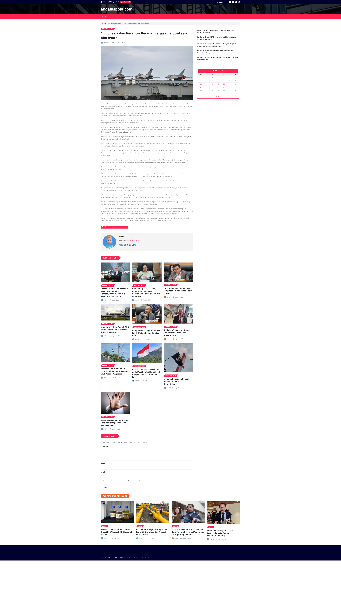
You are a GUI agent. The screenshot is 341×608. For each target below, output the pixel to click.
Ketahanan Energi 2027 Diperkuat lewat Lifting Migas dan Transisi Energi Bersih (152, 531)
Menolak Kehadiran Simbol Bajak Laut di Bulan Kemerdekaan (176, 381)
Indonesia (107, 227)
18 (206, 87)
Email (103, 472)
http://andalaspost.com (133, 241)
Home (104, 17)
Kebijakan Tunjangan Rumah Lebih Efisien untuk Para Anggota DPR (177, 332)
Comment (104, 447)
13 (218, 84)
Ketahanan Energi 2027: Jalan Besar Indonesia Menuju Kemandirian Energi (221, 532)
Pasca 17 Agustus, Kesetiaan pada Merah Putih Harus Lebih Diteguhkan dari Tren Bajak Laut (146, 373)
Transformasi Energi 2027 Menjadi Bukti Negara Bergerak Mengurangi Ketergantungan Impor (188, 531)
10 (201, 84)
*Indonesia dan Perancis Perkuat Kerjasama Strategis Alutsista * (128, 23)
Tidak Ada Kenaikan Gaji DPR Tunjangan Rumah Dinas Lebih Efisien (178, 290)
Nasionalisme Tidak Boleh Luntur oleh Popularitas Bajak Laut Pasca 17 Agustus (114, 371)
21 (224, 87)
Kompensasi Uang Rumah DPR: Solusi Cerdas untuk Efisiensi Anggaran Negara (115, 329)
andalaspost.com (116, 9)
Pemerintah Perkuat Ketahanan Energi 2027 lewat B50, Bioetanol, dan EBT (116, 531)
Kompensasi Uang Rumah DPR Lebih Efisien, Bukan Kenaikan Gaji (146, 333)
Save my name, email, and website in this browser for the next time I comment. (129, 481)
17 (201, 87)
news (115, 227)
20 (218, 87)
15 (229, 84)
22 (229, 87)
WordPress (126, 557)
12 (212, 84)
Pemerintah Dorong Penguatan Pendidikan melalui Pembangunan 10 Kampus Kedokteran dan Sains (115, 292)
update (124, 227)
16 (235, 84)
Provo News (135, 557)
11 (206, 84)
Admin (106, 42)
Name (103, 463)
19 (212, 87)
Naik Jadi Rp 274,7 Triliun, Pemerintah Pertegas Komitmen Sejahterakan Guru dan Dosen (146, 292)
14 (224, 84)
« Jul (217, 96)
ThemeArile (145, 557)
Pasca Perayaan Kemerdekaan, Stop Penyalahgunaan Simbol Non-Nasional (115, 422)
